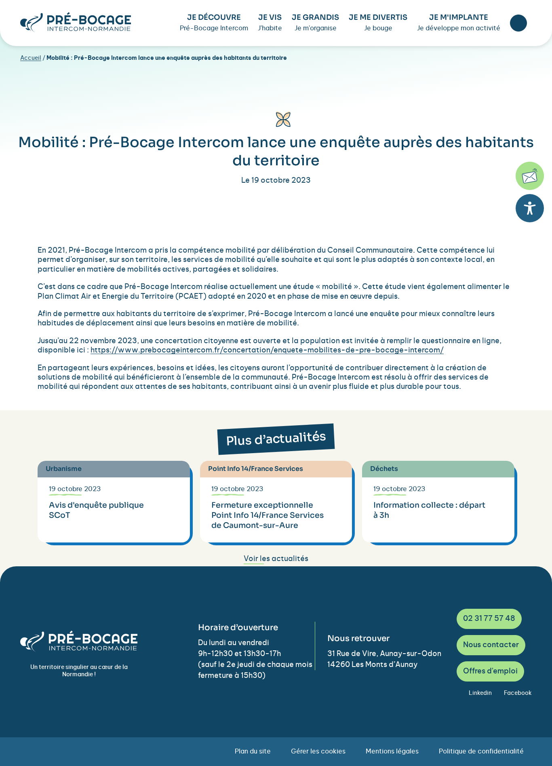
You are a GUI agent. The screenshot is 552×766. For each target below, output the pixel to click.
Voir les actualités (276, 559)
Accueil (30, 58)
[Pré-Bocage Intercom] (75, 22)
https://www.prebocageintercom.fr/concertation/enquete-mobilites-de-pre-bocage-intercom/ (267, 350)
